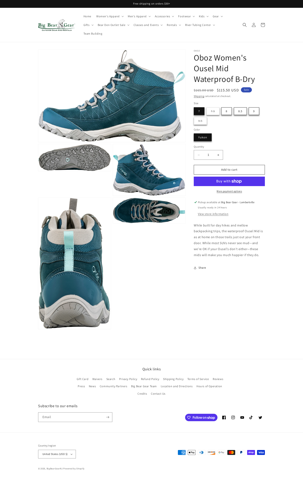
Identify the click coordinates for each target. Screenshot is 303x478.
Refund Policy (150, 379)
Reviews (218, 379)
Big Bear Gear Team (144, 386)
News (92, 386)
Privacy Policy (128, 379)
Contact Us (158, 393)
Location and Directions (177, 386)
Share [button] (202, 267)
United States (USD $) (55, 454)
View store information (213, 214)
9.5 (202, 122)
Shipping (199, 96)
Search (110, 379)
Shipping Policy (173, 379)
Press (81, 386)
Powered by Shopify (74, 468)
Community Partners (113, 386)
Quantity (199, 147)
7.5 (215, 112)
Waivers (97, 379)
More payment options (229, 191)
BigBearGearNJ (55, 468)
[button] (109, 16)
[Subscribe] (107, 417)
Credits (142, 393)
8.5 (240, 111)
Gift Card (82, 379)
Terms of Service (198, 379)
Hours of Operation (209, 386)
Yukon (202, 137)
